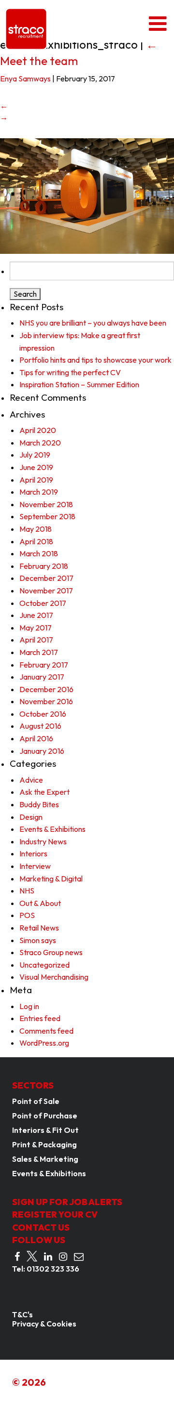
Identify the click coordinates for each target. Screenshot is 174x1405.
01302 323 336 (53, 1269)
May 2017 (35, 627)
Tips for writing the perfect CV (70, 372)
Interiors (33, 853)
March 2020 (40, 442)
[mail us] (79, 1256)
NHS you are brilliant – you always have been (92, 323)
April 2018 (36, 541)
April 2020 (37, 430)
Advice (31, 780)
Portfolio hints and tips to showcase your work (95, 360)
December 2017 (46, 578)
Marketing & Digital (51, 878)
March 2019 (38, 492)
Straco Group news (51, 952)
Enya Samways (25, 78)
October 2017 (42, 603)
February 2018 (43, 566)
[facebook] (17, 1256)
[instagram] (63, 1256)
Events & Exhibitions (52, 829)
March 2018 (38, 553)
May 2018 (35, 529)
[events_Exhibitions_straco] (87, 195)
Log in (29, 1006)
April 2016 (36, 738)
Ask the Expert (44, 792)
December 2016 (46, 689)
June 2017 (36, 615)
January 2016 (41, 751)
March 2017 (38, 652)
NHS (26, 890)
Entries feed (39, 1018)
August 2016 (40, 726)
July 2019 (34, 455)
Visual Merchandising (53, 977)
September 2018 (47, 516)
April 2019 (36, 480)
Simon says (37, 940)
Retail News (39, 927)
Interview (35, 866)
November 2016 (46, 701)
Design (31, 817)
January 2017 (41, 677)
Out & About (40, 903)
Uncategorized (44, 965)
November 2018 (46, 504)
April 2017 (36, 639)
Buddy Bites (39, 804)
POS (27, 915)
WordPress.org (44, 1043)
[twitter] (32, 1256)
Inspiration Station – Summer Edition (79, 384)
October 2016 (42, 714)
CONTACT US (41, 1227)
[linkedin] (48, 1256)
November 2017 (46, 590)
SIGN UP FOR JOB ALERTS (67, 1202)
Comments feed (46, 1031)
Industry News (43, 841)
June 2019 (36, 467)
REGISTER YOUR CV (55, 1214)
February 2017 (43, 665)
